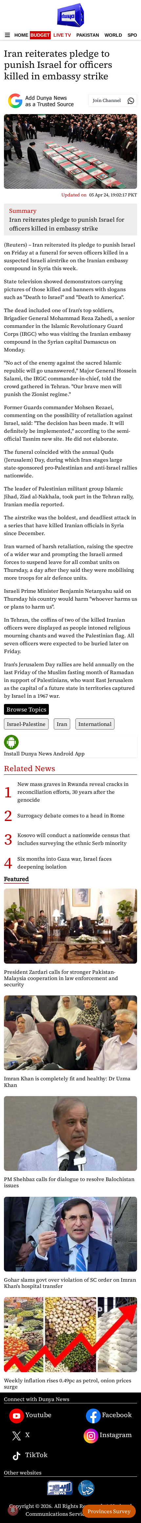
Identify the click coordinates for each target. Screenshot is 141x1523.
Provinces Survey (109, 1511)
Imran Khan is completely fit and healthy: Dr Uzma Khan (67, 1081)
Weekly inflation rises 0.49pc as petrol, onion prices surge (67, 1383)
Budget (40, 35)
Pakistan (87, 35)
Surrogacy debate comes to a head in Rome (71, 815)
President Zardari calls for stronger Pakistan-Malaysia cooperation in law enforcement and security (61, 978)
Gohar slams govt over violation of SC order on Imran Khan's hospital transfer (70, 1283)
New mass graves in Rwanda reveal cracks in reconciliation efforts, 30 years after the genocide (73, 791)
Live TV (62, 35)
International (94, 724)
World (113, 35)
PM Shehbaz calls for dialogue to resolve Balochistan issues (69, 1182)
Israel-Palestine (26, 724)
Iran (62, 724)
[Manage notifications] (13, 1510)
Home (21, 35)
